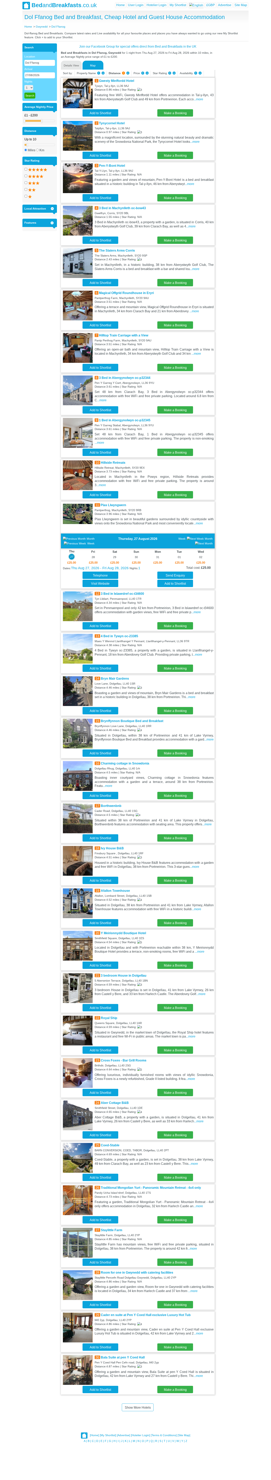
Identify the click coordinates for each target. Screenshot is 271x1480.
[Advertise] (123, 1435)
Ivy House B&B (112, 848)
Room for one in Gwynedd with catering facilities (137, 1272)
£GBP (210, 5)
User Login (135, 5)
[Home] (94, 1435)
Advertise (224, 5)
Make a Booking (175, 113)
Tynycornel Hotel (112, 123)
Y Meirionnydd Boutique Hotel (123, 933)
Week (90, 543)
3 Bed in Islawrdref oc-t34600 (122, 593)
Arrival (28, 69)
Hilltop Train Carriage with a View (123, 335)
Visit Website (100, 583)
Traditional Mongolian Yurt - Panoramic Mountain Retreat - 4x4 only (151, 1187)
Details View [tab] (71, 65)
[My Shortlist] (108, 1435)
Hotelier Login (156, 5)
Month (91, 538)
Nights (28, 81)
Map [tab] (93, 65)
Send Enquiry (175, 575)
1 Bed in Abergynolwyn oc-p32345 (124, 420)
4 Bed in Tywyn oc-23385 (119, 636)
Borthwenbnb (111, 806)
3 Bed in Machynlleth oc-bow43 (122, 208)
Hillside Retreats (113, 462)
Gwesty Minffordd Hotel (116, 80)
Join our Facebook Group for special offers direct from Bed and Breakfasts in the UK (137, 46)
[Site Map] (184, 1435)
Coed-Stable (110, 1145)
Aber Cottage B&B (115, 1102)
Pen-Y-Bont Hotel (112, 165)
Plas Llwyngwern (113, 505)
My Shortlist (178, 5)
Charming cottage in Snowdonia (125, 763)
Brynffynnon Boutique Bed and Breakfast (132, 721)
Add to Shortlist (100, 113)
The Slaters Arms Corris (117, 250)
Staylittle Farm (111, 1230)
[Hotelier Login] (140, 1435)
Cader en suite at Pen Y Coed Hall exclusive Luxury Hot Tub (146, 1315)
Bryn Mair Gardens (115, 678)
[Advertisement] (231, 102)
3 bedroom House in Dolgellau (123, 975)
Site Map (240, 5)
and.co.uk (64, 5)
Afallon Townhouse (115, 890)
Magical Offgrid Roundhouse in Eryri (126, 293)
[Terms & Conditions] (164, 1435)
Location (29, 56)
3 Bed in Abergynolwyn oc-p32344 (124, 377)
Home (120, 5)
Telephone (100, 575)
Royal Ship (109, 1018)
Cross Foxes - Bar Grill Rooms (123, 1060)
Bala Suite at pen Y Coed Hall (123, 1357)
